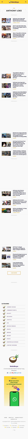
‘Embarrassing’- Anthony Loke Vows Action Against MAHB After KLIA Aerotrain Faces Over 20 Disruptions (19, 152)
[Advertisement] (14, 56)
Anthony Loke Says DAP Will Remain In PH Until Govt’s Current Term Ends (19, 20)
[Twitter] (9, 372)
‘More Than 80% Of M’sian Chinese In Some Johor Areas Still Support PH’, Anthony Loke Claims (19, 35)
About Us (11, 417)
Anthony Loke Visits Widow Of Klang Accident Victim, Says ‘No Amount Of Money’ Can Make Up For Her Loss (20, 94)
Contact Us (14, 419)
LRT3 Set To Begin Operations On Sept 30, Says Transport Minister (19, 248)
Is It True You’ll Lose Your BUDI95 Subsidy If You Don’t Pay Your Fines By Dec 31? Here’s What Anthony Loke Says (19, 144)
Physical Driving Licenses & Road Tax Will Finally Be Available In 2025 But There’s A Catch (20, 256)
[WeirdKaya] (14, 2)
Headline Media (16, 421)
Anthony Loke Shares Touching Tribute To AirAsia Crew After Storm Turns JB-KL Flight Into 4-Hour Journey (19, 193)
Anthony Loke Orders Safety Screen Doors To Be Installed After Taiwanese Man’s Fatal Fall (20, 201)
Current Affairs (16, 22)
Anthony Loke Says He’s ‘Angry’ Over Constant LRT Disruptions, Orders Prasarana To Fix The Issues (19, 85)
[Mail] (18, 372)
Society (14, 30)
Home (5, 417)
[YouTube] (12, 372)
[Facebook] (7, 372)
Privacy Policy (19, 417)
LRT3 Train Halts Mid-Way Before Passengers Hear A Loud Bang (19, 27)
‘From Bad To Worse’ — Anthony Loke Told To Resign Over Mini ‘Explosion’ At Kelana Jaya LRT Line (19, 75)
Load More (14, 272)
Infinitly (15, 423)
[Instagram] (10, 372)
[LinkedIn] (17, 372)
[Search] (25, 2)
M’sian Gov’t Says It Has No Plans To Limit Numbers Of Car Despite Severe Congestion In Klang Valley (20, 134)
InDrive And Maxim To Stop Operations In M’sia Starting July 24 (20, 210)
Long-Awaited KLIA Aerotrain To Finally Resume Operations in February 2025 (18, 264)
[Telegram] (15, 372)
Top (14, 430)
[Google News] (20, 372)
